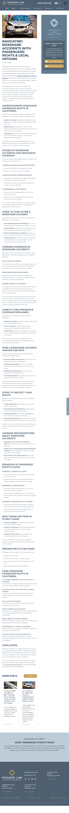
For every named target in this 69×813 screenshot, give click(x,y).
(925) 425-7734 (31, 775)
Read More (8, 724)
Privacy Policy (32, 797)
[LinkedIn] (35, 779)
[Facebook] (26, 779)
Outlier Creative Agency (61, 797)
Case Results (38, 8)
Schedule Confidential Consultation (34, 757)
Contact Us (60, 8)
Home (7, 8)
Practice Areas (25, 8)
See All (30, 676)
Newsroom (48, 8)
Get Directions (54, 37)
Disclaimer (39, 797)
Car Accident (7, 62)
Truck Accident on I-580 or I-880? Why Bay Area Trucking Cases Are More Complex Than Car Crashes (10, 697)
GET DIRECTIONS (51, 779)
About (14, 8)
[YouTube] (32, 779)
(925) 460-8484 (45, 3)
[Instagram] (29, 779)
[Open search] (65, 3)
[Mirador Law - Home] (13, 3)
